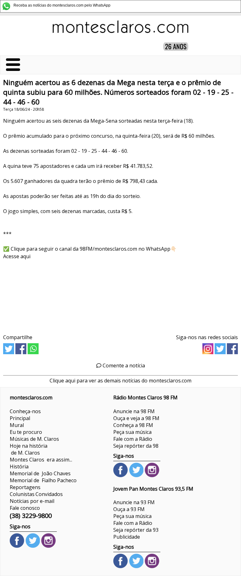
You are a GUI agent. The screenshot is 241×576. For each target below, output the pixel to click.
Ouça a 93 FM (129, 509)
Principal (20, 418)
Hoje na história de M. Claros (28, 449)
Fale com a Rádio (132, 438)
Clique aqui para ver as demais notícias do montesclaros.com (120, 380)
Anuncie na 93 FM (134, 502)
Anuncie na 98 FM (134, 411)
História (19, 466)
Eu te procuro (26, 432)
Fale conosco (25, 507)
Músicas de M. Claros (34, 438)
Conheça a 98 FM (133, 425)
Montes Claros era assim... (41, 459)
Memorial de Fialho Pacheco (43, 480)
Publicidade (126, 536)
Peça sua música (132, 432)
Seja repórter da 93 (135, 529)
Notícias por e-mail (32, 501)
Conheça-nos (25, 411)
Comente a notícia (123, 365)
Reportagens (25, 487)
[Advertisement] (120, 294)
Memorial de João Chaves (40, 473)
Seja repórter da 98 (135, 445)
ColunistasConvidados (36, 494)
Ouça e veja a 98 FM (136, 418)
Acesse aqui (16, 256)
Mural (17, 425)
